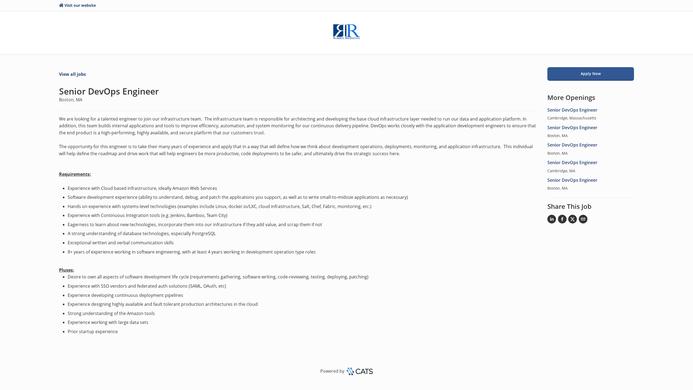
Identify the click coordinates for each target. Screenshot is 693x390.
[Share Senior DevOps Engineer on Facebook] (562, 220)
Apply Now (591, 73)
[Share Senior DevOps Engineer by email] (583, 220)
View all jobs (72, 74)
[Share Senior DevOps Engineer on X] (572, 220)
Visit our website (80, 5)
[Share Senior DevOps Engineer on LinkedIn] (551, 220)
